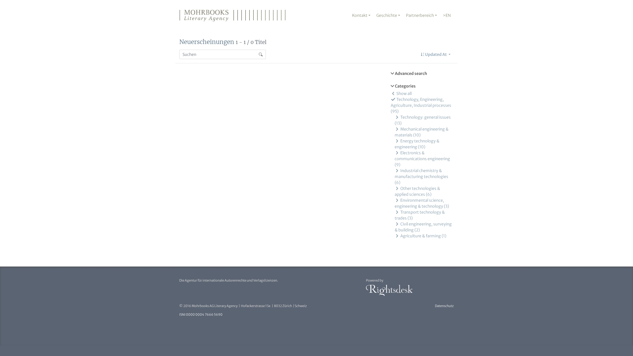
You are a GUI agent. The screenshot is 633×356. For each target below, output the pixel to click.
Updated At (436, 54)
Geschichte (386, 15)
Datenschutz (444, 306)
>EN (447, 15)
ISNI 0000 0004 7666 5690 (201, 314)
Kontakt (359, 15)
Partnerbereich (420, 15)
